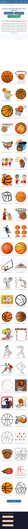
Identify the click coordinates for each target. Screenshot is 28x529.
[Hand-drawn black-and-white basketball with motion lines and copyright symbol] (7, 196)
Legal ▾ (25, 1)
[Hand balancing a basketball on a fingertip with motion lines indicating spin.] (21, 370)
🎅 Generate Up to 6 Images (14, 16)
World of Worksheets (8, 525)
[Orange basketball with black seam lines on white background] (7, 111)
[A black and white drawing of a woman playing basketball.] (7, 352)
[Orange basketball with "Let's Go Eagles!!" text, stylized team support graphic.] (21, 248)
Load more (14, 501)
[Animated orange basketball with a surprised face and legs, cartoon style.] (7, 488)
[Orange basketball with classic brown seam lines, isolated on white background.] (7, 248)
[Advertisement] (14, 55)
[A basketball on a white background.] (21, 232)
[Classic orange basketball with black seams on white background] (21, 94)
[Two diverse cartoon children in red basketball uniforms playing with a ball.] (21, 179)
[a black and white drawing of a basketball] (21, 301)
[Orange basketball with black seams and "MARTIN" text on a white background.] (21, 197)
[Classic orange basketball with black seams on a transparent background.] (7, 77)
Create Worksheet (19, 13)
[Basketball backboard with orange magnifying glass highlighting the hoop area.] (7, 266)
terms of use (14, 32)
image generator (19, 29)
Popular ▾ (21, 1)
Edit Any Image (9, 13)
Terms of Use (8, 516)
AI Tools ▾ (16, 1)
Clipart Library (5, 513)
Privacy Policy (8, 520)
